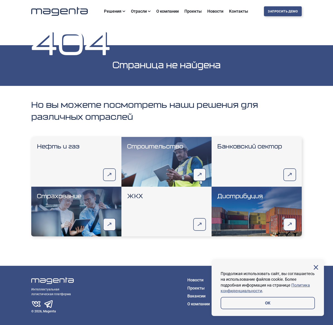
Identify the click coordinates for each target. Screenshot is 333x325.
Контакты (238, 11)
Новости (215, 11)
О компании (167, 11)
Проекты (193, 11)
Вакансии (196, 296)
